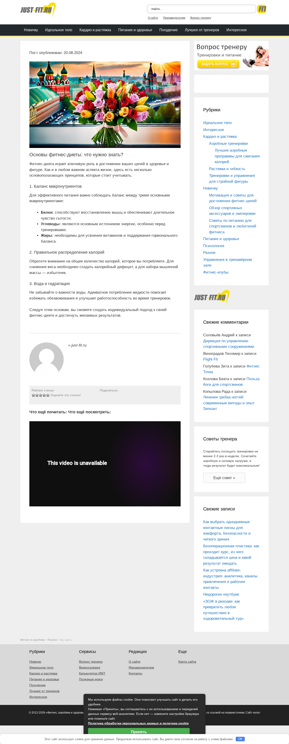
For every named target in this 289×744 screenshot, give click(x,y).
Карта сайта (187, 661)
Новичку (31, 30)
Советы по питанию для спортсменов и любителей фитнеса (232, 226)
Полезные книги (91, 679)
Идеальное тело (58, 30)
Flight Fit (210, 359)
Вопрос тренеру (200, 17)
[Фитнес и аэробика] (38, 9)
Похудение (168, 30)
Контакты (135, 673)
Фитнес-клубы (215, 272)
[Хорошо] (44, 395)
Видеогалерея (89, 667)
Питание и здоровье (135, 30)
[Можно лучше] (37, 395)
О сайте (153, 17)
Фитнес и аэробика (32, 639)
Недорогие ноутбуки (221, 594)
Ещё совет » (224, 478)
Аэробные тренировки (228, 143)
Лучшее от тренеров (202, 30)
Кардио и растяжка (95, 30)
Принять (139, 732)
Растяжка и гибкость (227, 169)
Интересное (236, 30)
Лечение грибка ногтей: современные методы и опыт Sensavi (228, 403)
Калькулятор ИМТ (92, 673)
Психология (213, 246)
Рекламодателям (174, 17)
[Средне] (40, 395)
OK (240, 739)
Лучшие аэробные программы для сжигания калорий (237, 156)
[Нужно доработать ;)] (33, 395)
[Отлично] (48, 395)
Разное (209, 252)
